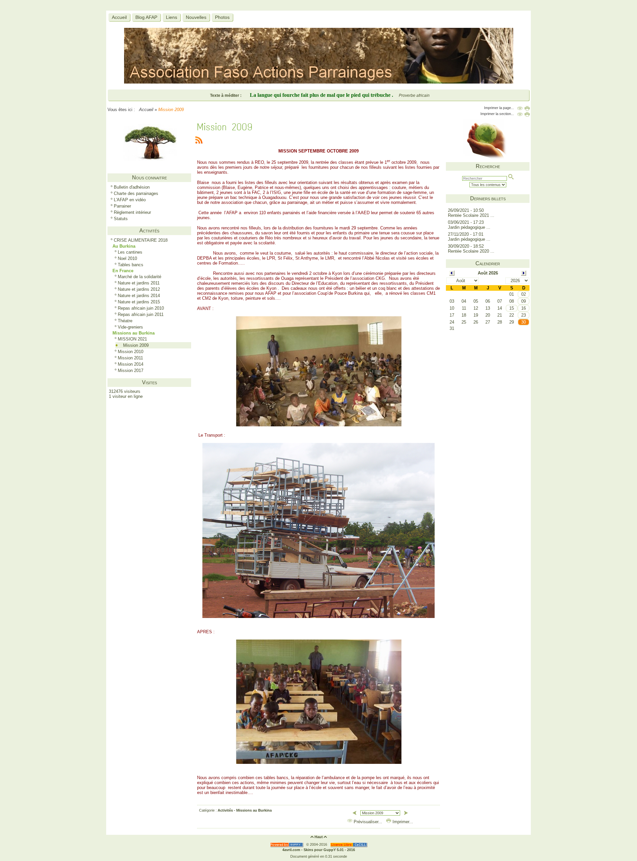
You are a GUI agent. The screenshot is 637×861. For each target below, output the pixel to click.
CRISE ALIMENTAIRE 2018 (141, 240)
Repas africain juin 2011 (141, 314)
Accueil (146, 109)
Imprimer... (402, 821)
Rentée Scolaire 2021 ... (471, 215)
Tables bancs (130, 264)
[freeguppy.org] (287, 844)
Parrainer (122, 206)
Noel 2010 (127, 258)
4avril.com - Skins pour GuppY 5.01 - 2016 (318, 850)
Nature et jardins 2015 (139, 301)
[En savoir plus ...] (349, 844)
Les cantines (130, 252)
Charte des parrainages (136, 193)
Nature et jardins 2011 (139, 282)
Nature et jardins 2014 (139, 295)
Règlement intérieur (132, 212)
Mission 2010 (130, 351)
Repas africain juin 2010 (141, 308)
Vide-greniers (130, 327)
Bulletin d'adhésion (132, 187)
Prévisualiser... (368, 821)
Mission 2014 (130, 364)
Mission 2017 (130, 370)
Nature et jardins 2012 (139, 289)
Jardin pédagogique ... (469, 227)
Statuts (121, 218)
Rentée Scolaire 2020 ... (471, 251)
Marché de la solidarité (139, 276)
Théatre (125, 320)
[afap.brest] (318, 82)
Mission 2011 (130, 357)
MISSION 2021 (132, 339)
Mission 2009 (136, 345)
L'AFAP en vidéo (130, 199)
